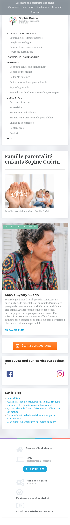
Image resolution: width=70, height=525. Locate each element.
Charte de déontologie (22, 123)
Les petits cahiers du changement (28, 67)
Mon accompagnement (21, 33)
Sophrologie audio (19, 87)
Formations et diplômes (23, 112)
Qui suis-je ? (14, 97)
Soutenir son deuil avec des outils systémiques (34, 92)
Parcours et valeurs (20, 102)
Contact (14, 133)
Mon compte (28, 7)
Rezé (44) (35, 12)
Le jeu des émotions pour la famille (29, 82)
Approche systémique (21, 51)
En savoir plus (14, 330)
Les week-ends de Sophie (23, 57)
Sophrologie (43, 7)
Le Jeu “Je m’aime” (20, 77)
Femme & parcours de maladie (26, 47)
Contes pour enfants (21, 72)
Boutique (13, 62)
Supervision (16, 107)
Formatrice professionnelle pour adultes (31, 117)
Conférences (17, 128)
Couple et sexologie (20, 42)
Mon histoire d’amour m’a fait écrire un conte (31, 422)
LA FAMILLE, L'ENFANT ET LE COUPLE (20, 227)
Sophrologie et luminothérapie (26, 38)
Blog (10, 138)
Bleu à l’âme (14, 398)
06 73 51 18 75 (36, 469)
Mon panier (14, 7)
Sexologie (57, 7)
